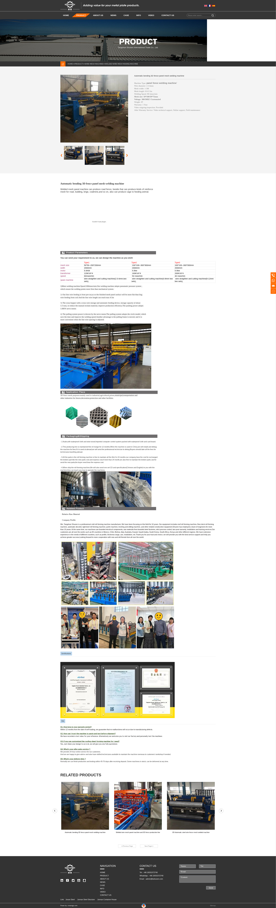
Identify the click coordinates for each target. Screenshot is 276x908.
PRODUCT (81, 15)
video (151, 15)
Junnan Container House (107, 899)
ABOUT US (98, 15)
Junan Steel (70, 899)
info (138, 15)
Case (126, 15)
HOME (70, 64)
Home (66, 15)
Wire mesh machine (94, 64)
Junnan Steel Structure (86, 899)
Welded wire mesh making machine (121, 64)
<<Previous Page (127, 846)
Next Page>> (149, 846)
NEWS (113, 15)
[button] (127, 155)
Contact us (168, 15)
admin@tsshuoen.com (154, 879)
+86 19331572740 (151, 872)
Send (211, 888)
